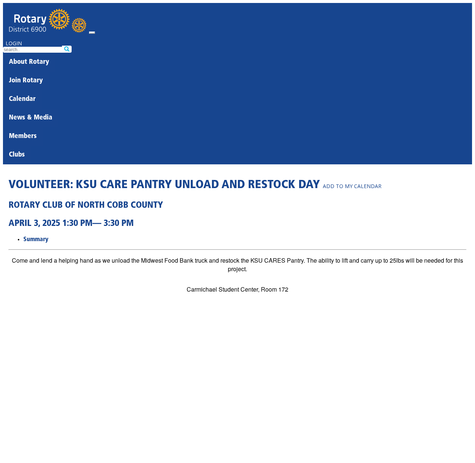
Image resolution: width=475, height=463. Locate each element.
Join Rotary (26, 81)
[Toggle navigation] (92, 33)
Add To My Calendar (352, 186)
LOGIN (14, 43)
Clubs (17, 155)
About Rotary (29, 62)
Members (23, 136)
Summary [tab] (35, 240)
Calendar (22, 99)
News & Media (30, 118)
